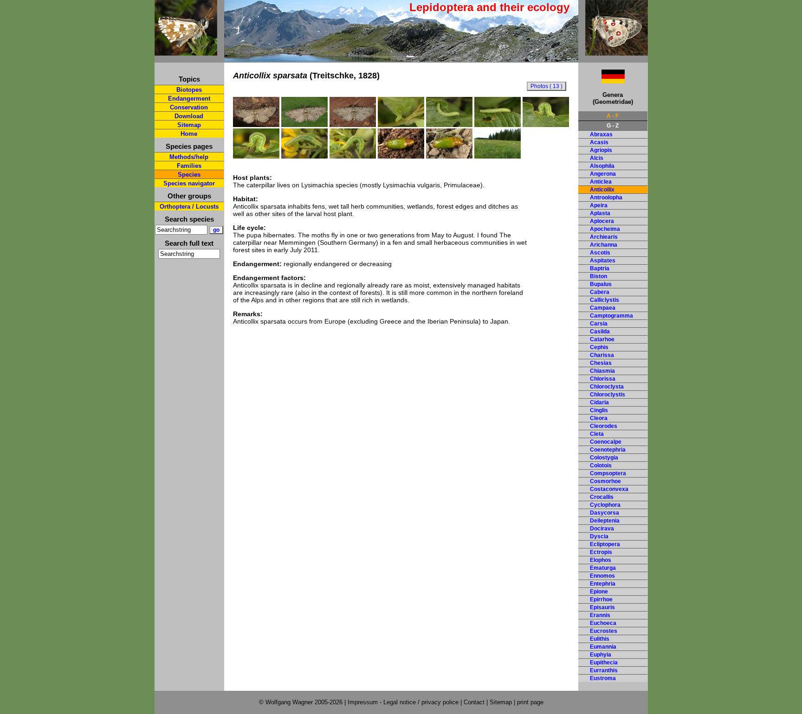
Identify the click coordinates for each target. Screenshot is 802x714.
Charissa (602, 355)
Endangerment (189, 98)
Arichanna (603, 245)
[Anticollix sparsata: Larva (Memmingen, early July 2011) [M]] (449, 124)
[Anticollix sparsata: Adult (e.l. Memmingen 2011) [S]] (256, 124)
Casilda (600, 331)
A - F (613, 116)
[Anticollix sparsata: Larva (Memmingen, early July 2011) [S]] (353, 156)
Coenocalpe (605, 442)
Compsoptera (608, 473)
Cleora (599, 418)
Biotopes (189, 89)
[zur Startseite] (186, 51)
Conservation (189, 107)
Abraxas (601, 134)
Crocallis (602, 497)
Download (189, 116)
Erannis (600, 615)
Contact (474, 702)
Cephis (599, 347)
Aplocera (602, 221)
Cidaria (599, 402)
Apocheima (605, 229)
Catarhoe (602, 339)
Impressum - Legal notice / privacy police (404, 702)
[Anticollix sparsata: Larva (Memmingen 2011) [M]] (497, 124)
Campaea (602, 308)
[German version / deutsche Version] (601, 81)
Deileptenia (605, 520)
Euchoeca (603, 623)
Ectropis (601, 552)
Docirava (602, 528)
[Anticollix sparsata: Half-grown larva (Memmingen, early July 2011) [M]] (401, 124)
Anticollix (602, 189)
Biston (598, 276)
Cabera (599, 292)
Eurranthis (604, 670)
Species (189, 174)
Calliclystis (604, 300)
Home (189, 133)
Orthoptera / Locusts (189, 206)
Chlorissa (602, 379)
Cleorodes (603, 426)
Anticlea (601, 181)
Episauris (602, 607)
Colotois (601, 465)
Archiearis (604, 237)
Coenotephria (608, 449)
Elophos (600, 560)
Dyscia (599, 536)
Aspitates (602, 260)
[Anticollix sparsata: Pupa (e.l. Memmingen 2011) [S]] (401, 156)
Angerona (603, 174)
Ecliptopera (605, 544)
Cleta (597, 434)
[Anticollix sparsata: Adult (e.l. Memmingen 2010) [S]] (353, 124)
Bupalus (601, 284)
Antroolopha (606, 197)
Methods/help (188, 156)
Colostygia (604, 457)
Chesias (601, 363)
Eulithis (599, 639)
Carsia (599, 323)
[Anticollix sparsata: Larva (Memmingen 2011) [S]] (304, 156)
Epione (599, 591)
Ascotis (600, 252)
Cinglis (599, 410)
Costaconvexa (609, 489)
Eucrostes (603, 631)
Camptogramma (611, 315)
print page (530, 702)
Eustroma (603, 678)
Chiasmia (602, 371)
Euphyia (600, 654)
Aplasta (600, 213)
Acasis (599, 142)
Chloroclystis (607, 394)
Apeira (599, 205)
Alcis (596, 158)
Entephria (602, 583)
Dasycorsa (604, 513)
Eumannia (603, 647)
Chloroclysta (607, 386)
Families (189, 165)
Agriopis (601, 150)
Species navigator (189, 183)
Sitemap (189, 124)
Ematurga (603, 568)
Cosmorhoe (605, 481)
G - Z (613, 125)
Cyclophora (605, 505)
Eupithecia (604, 662)
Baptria (599, 268)
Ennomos (602, 576)
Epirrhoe (601, 599)
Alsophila (602, 166)
